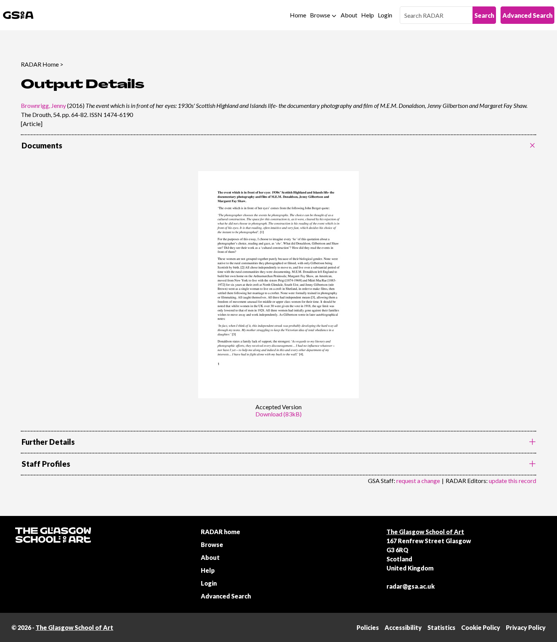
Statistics (441, 627)
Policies (368, 627)
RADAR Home (40, 64)
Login (385, 15)
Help (367, 15)
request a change (418, 480)
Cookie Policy (480, 627)
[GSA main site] (18, 15)
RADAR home (220, 531)
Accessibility (403, 627)
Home (298, 15)
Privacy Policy (526, 627)
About (349, 15)
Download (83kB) (278, 414)
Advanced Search (527, 15)
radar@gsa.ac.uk (410, 586)
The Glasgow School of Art (425, 531)
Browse (320, 15)
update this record (512, 480)
